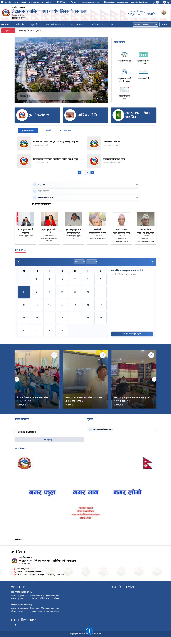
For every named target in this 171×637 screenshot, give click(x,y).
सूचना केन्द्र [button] (35, 24)
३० (49, 330)
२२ (36, 317)
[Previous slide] (97, 98)
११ (75, 292)
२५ (75, 317)
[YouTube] (15, 625)
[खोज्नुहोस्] (156, 24)
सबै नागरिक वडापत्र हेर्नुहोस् (41, 204)
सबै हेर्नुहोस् (48, 439)
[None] (61, 70)
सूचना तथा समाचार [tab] (30, 130)
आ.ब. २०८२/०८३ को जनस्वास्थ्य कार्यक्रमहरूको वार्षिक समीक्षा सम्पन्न (132, 399)
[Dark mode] (168, 2)
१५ (36, 305)
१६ (49, 305)
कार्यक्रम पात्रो (20, 250)
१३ (100, 292)
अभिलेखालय (63, 2)
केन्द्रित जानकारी (22, 419)
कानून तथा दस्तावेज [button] (78, 24)
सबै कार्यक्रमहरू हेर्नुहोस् (133, 333)
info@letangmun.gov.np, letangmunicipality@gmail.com (127, 2)
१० (62, 292)
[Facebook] (12, 625)
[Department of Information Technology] (5, 12)
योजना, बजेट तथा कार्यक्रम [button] (55, 24)
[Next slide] (103, 98)
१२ (88, 292)
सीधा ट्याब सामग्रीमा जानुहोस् (25, 429)
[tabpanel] (85, 155)
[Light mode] (164, 2)
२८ (24, 330)
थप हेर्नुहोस (18, 539)
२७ (100, 317)
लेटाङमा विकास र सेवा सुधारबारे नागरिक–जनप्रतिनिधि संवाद (33, 399)
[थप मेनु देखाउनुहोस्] (112, 24)
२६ (88, 317)
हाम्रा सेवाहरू (119, 42)
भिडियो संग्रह (20, 448)
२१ (24, 317)
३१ (62, 330)
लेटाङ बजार (26, 96)
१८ (75, 305)
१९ (88, 305)
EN (154, 2)
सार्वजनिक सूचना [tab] (66, 130)
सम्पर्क (164, 24)
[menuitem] (26, 2)
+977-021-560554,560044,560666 (86, 2)
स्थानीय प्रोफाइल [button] (97, 24)
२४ (62, 317)
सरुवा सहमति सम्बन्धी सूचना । (29, 30)
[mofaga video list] (85, 496)
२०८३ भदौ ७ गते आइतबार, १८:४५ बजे (14, 2)
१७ (62, 305)
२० (100, 305)
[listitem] (50, 143)
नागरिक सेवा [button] (20, 24)
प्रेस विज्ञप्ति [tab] (48, 130)
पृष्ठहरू (90, 419)
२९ (36, 330)
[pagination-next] (92, 172)
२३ (49, 317)
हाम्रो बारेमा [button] (5, 24)
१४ (24, 305)
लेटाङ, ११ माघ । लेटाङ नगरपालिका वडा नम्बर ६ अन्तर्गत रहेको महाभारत (83, 399)
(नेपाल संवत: (39, 2)
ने (157, 2)
